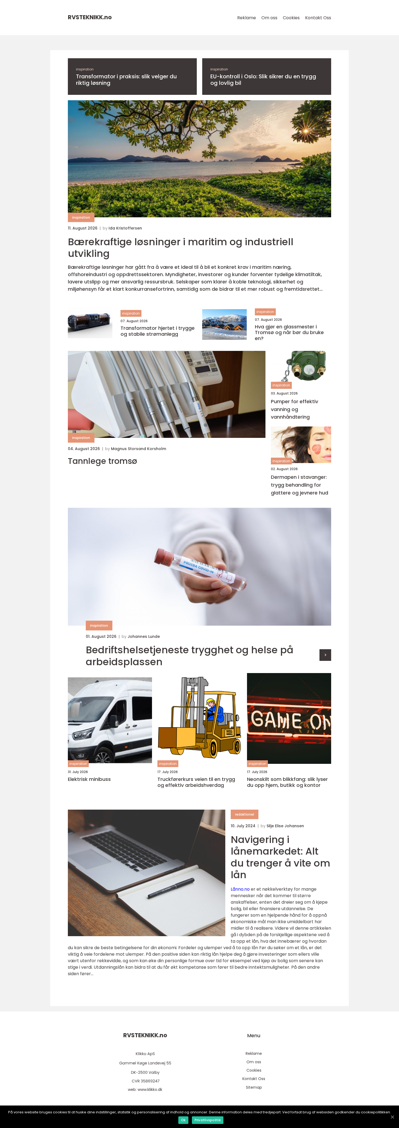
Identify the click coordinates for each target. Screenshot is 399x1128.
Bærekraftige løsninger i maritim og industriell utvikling (180, 247)
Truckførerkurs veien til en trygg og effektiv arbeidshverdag (196, 782)
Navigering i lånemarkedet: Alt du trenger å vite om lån (280, 857)
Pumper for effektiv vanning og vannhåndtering (294, 409)
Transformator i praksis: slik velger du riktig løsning (126, 79)
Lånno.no (240, 889)
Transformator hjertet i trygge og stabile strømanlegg (158, 331)
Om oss (269, 18)
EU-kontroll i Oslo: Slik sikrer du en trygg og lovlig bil (263, 79)
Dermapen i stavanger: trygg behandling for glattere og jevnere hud (299, 485)
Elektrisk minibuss (89, 779)
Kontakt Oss (318, 18)
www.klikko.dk (150, 1089)
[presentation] (325, 655)
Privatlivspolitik (208, 1120)
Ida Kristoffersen (125, 228)
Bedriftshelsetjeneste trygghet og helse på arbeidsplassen (189, 655)
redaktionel (244, 814)
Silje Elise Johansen (285, 826)
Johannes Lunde (144, 636)
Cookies (291, 18)
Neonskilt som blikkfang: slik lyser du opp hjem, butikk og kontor (287, 782)
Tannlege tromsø (102, 461)
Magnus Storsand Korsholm (138, 449)
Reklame (246, 18)
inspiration (85, 69)
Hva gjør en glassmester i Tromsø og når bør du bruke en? (289, 332)
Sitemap (254, 1087)
